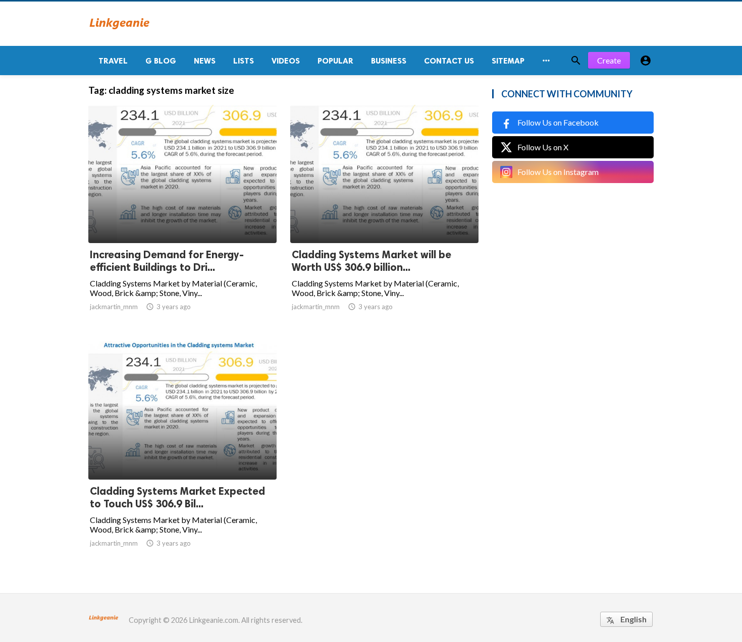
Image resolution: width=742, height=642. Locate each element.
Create (609, 60)
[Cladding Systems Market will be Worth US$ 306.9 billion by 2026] (384, 217)
